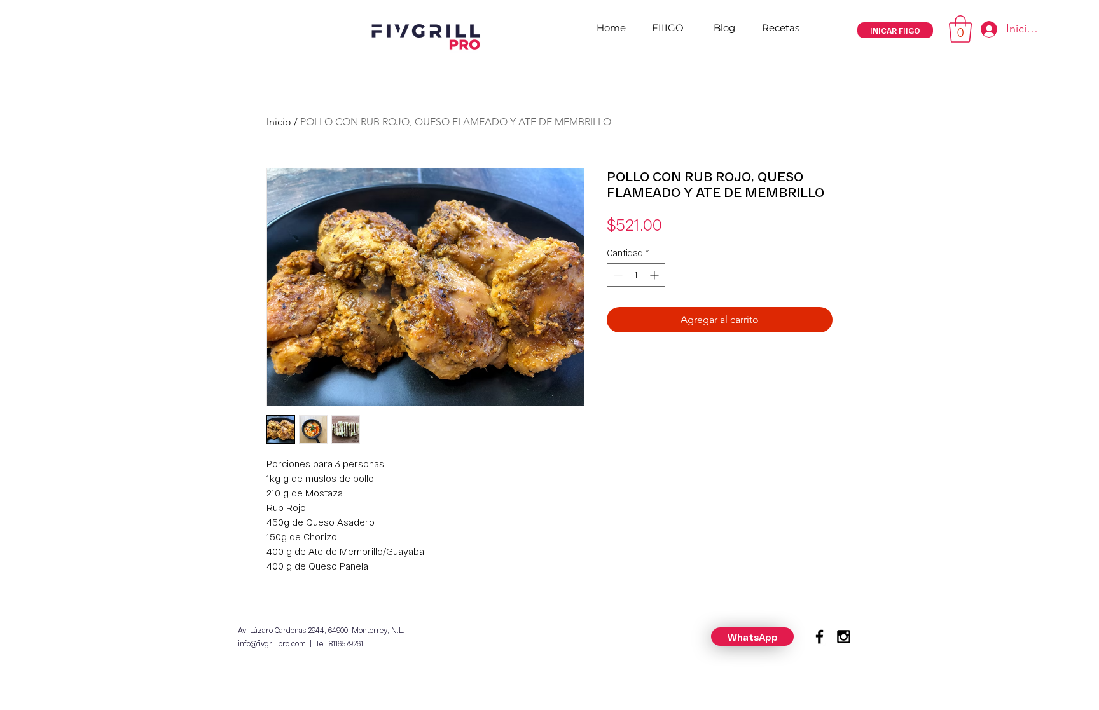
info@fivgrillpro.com (272, 643)
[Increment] (655, 275)
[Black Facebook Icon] (819, 636)
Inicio (278, 122)
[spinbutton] (636, 275)
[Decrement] (617, 275)
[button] (960, 29)
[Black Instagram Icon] (843, 636)
